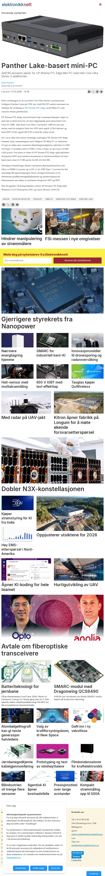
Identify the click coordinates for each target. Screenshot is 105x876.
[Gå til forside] (49, 4)
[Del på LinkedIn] (97, 92)
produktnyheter (21, 199)
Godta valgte (38, 868)
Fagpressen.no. (14, 857)
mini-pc (49, 199)
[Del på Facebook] (89, 92)
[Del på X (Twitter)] (93, 92)
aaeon (6, 199)
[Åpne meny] (100, 5)
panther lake (86, 199)
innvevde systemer (66, 199)
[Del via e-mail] (101, 92)
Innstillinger (93, 874)
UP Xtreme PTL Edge (35, 108)
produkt (37, 199)
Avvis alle (55, 868)
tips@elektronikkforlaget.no (85, 845)
